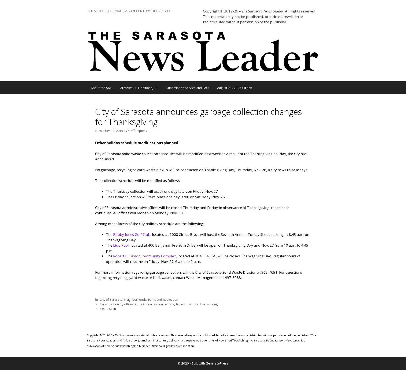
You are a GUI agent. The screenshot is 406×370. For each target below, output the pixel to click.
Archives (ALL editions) (136, 88)
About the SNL (101, 88)
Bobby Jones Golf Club (131, 234)
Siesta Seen (108, 309)
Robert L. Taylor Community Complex (144, 256)
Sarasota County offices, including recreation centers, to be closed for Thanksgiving (159, 304)
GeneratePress (217, 363)
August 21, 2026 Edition (234, 88)
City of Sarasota (111, 300)
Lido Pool (121, 245)
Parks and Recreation (163, 300)
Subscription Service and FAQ (187, 88)
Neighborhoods (135, 300)
